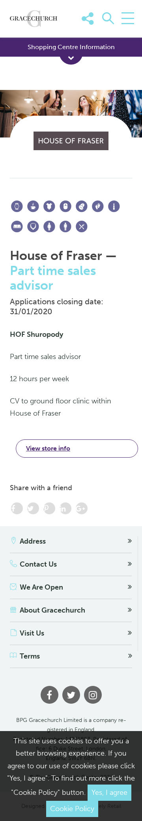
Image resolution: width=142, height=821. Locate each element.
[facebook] (49, 695)
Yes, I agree (109, 792)
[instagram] (93, 695)
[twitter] (71, 695)
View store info (48, 448)
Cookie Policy (72, 808)
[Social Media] (125, 30)
